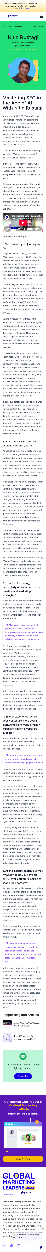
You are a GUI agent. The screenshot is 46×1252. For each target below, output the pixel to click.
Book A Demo (23, 1159)
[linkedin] (32, 29)
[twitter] (36, 29)
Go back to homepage (13, 26)
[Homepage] (13, 15)
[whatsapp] (40, 29)
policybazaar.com (11, 174)
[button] (41, 16)
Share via (37, 26)
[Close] (42, 5)
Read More (25, 8)
